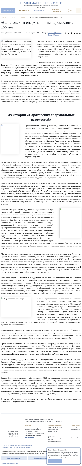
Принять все (55, 461)
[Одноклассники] (71, 33)
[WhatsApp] (77, 33)
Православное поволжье (41, 4)
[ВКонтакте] (68, 33)
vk (76, 445)
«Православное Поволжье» (13, 423)
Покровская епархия (13, 458)
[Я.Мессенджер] (66, 33)
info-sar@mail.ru (39, 10)
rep (69, 445)
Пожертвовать (8, 10)
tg (73, 445)
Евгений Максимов (54, 33)
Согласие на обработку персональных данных (16, 445)
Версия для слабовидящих (57, 10)
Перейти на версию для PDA (9, 463)
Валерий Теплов (53, 35)
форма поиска (78, 10)
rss (80, 445)
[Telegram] (74, 33)
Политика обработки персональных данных (16, 447)
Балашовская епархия (41, 458)
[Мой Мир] (80, 33)
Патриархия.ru (29, 437)
